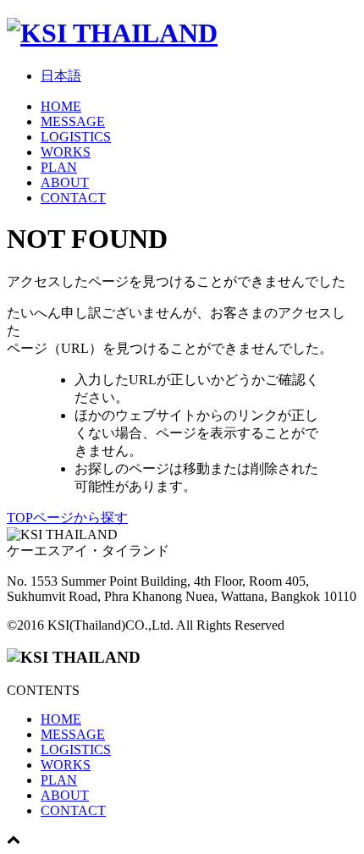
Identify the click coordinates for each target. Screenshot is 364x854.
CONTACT (73, 197)
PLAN (59, 167)
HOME (61, 106)
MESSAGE (73, 121)
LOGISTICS (76, 136)
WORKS (66, 152)
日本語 (61, 76)
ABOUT (65, 182)
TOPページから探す (67, 517)
